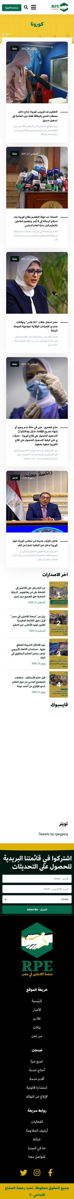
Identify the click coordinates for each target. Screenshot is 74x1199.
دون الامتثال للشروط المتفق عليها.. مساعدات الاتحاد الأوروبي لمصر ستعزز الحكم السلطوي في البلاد (28, 651)
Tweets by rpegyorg (53, 834)
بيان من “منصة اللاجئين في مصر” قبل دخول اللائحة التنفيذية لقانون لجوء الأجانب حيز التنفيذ (28, 620)
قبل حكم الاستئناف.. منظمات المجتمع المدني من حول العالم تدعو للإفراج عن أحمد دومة (28, 681)
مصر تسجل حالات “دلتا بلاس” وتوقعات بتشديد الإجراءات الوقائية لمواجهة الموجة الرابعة (36, 326)
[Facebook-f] (50, 1172)
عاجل (15, 477)
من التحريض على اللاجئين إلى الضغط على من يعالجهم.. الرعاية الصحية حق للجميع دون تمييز (28, 592)
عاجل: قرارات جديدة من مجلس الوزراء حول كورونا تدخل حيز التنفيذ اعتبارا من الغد (35, 542)
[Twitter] (23, 1172)
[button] (25, 7)
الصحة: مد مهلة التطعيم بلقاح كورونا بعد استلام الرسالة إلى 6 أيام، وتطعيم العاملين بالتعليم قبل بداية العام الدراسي (36, 221)
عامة (14, 48)
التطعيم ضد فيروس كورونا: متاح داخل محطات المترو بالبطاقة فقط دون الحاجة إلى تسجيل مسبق (35, 115)
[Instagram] (37, 1172)
